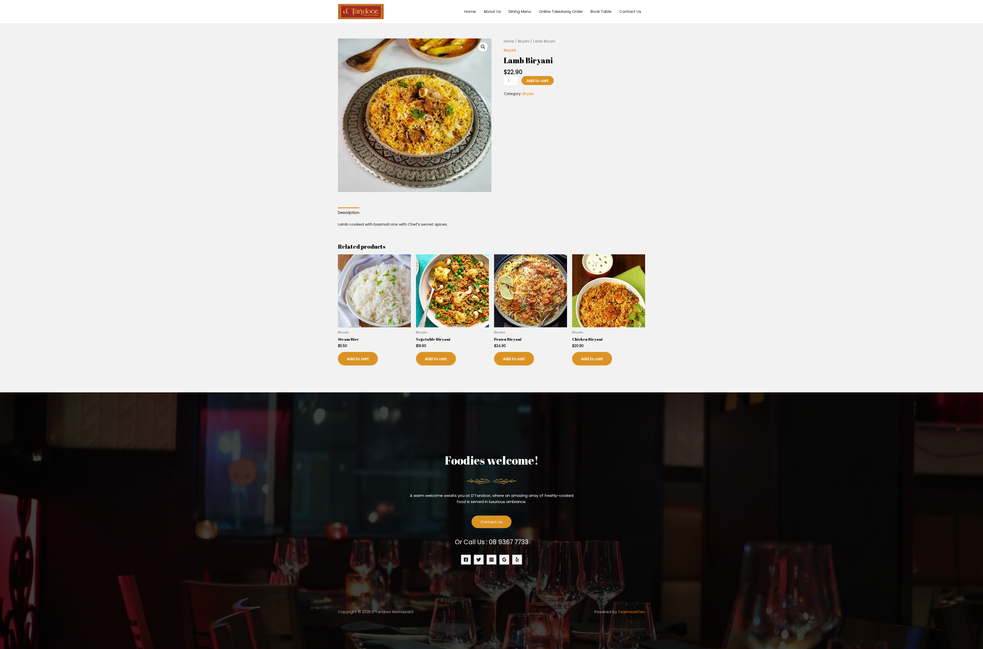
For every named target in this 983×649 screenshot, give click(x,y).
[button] (483, 46)
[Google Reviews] (504, 559)
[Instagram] (491, 559)
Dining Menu (520, 11)
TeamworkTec (631, 611)
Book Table (601, 11)
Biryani (523, 41)
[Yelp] (517, 559)
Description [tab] (348, 212)
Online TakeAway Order (561, 11)
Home (470, 11)
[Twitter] (479, 559)
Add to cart (538, 80)
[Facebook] (466, 559)
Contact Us (630, 11)
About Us (492, 11)
